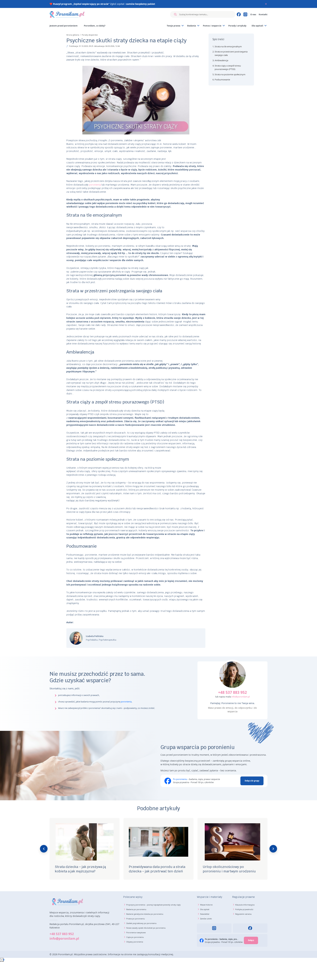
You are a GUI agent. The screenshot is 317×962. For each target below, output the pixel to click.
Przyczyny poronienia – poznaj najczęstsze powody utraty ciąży (153, 904)
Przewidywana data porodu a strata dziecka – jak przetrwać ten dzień (157, 869)
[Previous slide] (44, 849)
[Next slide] (273, 849)
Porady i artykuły (237, 25)
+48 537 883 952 (232, 692)
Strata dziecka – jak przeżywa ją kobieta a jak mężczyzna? (80, 869)
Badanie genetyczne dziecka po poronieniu (144, 914)
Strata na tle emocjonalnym (228, 46)
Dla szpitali (257, 25)
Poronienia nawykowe (136, 932)
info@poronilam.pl (240, 696)
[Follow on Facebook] (3, 959)
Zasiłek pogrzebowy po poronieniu (141, 923)
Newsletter (205, 914)
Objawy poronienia (134, 942)
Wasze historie (206, 904)
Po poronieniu (180, 779)
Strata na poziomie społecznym (230, 74)
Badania (191, 25)
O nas (253, 14)
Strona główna (73, 35)
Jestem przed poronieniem (64, 25)
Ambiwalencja (221, 60)
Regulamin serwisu (243, 914)
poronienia (95, 184)
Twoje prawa (173, 25)
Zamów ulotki (206, 918)
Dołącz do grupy (252, 780)
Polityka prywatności (244, 909)
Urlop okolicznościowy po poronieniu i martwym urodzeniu (229, 869)
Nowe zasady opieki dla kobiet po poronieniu (146, 928)
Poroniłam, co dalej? (94, 25)
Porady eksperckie (90, 35)
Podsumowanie (222, 79)
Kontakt (263, 14)
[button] (231, 39)
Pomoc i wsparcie (212, 25)
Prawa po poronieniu (135, 918)
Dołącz (251, 940)
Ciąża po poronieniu (135, 937)
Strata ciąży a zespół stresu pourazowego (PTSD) (228, 67)
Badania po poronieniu (136, 909)
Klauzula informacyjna (244, 904)
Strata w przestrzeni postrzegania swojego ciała (231, 53)
